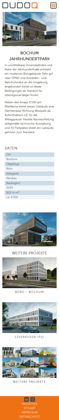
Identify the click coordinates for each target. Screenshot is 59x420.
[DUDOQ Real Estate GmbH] (20, 6)
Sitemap (29, 408)
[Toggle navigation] (53, 5)
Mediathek (29, 403)
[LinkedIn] (26, 399)
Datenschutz (29, 416)
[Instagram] (32, 399)
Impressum (29, 412)
